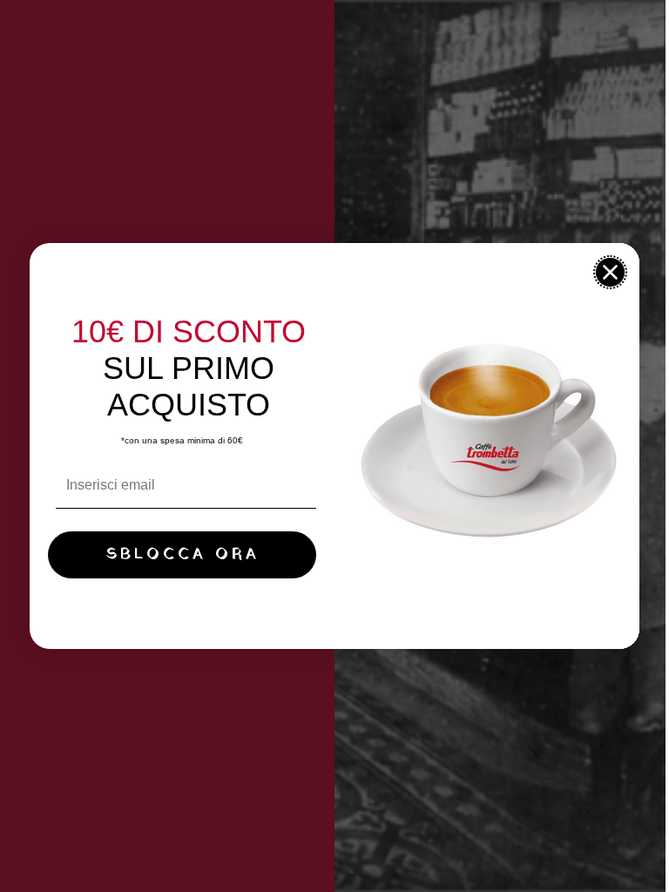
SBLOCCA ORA (182, 554)
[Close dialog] (610, 272)
